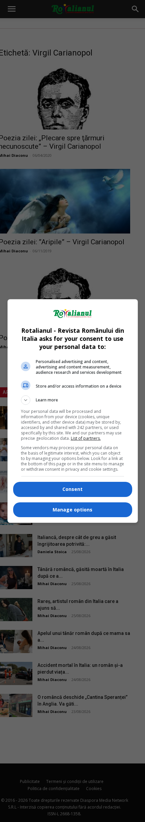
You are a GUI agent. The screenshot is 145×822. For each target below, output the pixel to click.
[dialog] (72, 411)
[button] (72, 400)
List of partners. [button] (86, 438)
